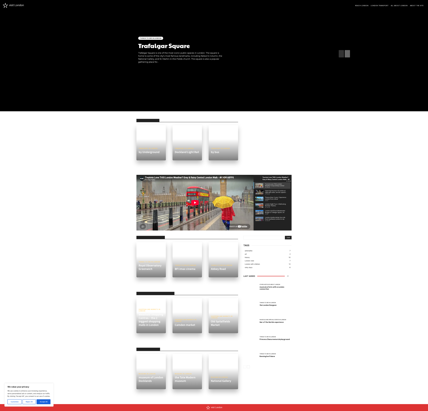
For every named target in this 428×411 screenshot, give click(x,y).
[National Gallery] (223, 371)
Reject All (29, 402)
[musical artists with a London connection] (250, 287)
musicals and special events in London (273, 319)
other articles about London (270, 284)
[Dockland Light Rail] (187, 142)
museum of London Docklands (151, 379)
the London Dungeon (268, 305)
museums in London (147, 373)
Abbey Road (218, 269)
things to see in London (150, 38)
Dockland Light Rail (187, 152)
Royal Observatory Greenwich (150, 267)
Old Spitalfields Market (220, 323)
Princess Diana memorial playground (275, 339)
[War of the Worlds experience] (250, 321)
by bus (215, 152)
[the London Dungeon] (250, 304)
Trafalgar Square (164, 45)
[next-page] (347, 53)
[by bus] (223, 142)
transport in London (148, 148)
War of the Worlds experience (272, 322)
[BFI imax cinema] (187, 259)
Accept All (43, 402)
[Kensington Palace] (250, 355)
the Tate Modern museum (185, 379)
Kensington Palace (267, 356)
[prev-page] (341, 53)
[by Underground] (151, 142)
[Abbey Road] (223, 259)
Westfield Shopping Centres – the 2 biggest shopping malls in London (151, 320)
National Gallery (221, 381)
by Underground (149, 152)
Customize (15, 402)
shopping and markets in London (149, 310)
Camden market (185, 325)
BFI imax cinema (185, 269)
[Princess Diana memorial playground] (250, 338)
